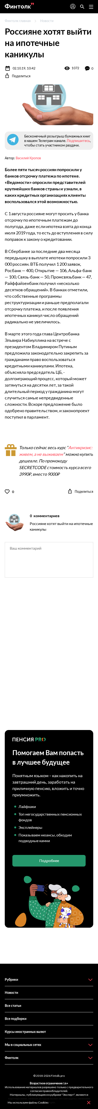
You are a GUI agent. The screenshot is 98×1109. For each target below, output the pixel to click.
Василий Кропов (28, 158)
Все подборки (15, 1019)
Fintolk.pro (58, 1075)
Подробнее (49, 860)
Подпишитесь (78, 140)
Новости (47, 21)
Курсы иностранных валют (25, 1032)
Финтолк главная (18, 21)
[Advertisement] (49, 658)
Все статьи (13, 1006)
